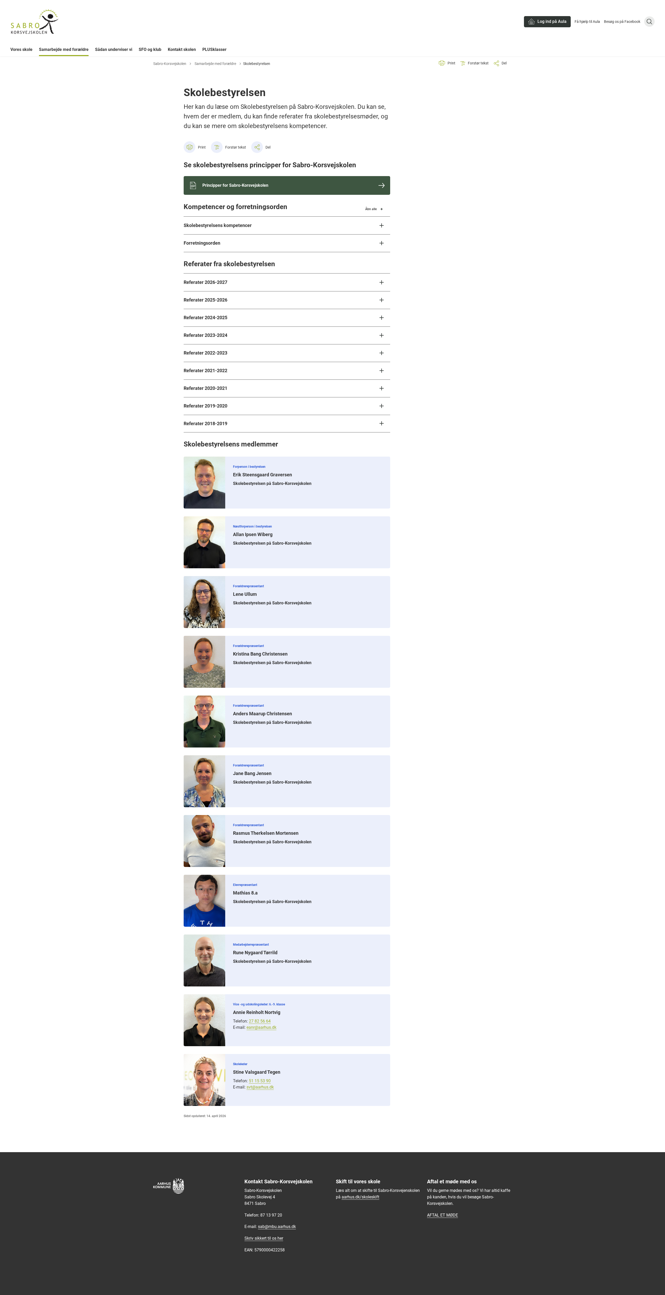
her (280, 1238)
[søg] (649, 21)
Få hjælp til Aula (587, 21)
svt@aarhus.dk (260, 1087)
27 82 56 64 (260, 1021)
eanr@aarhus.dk (261, 1027)
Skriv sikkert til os (260, 1238)
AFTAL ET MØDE (442, 1215)
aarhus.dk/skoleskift (360, 1196)
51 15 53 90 (260, 1080)
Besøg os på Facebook (622, 21)
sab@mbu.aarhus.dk (277, 1226)
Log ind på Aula (552, 21)
